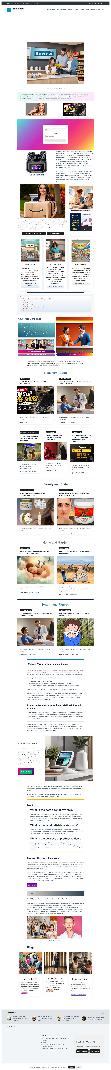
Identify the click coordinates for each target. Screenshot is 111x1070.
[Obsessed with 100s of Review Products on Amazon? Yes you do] (9, 1018)
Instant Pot (73, 695)
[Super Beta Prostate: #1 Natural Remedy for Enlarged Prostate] (75, 400)
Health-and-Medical (73, 9)
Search (56, 140)
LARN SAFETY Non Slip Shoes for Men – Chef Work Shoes (74, 117)
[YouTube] (101, 3)
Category (55, 133)
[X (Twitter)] (92, 3)
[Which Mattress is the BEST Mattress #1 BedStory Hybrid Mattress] (35, 570)
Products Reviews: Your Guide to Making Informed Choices (38, 298)
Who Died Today (27, 3)
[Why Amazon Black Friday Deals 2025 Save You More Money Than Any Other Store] (82, 453)
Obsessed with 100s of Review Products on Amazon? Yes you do (21, 1018)
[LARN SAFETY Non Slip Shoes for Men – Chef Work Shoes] (35, 400)
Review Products (51, 9)
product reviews (81, 96)
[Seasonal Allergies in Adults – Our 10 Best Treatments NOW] (75, 632)
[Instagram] (95, 3)
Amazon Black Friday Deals (33, 233)
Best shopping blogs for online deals (28, 433)
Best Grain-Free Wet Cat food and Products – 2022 (55, 1048)
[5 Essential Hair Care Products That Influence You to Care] (35, 512)
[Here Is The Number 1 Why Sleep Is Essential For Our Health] (34, 1018)
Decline (78, 1067)
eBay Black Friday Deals (55, 233)
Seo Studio (35, 3)
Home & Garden (85, 9)
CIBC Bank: (36, 351)
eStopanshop (18, 3)
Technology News (95, 9)
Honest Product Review (29, 308)
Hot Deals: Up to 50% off (55, 940)
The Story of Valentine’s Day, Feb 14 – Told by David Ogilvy (54, 437)
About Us (43, 1042)
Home (31, 893)
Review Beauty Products (26, 490)
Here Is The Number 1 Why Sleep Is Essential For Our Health (45, 1018)
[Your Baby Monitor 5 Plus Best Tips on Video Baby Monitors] (75, 570)
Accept (71, 1067)
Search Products (55, 127)
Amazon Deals (10, 3)
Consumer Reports (50, 829)
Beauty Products (62, 9)
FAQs (24, 301)
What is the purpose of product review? (33, 306)
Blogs (24, 310)
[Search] (103, 3)
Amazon (58, 181)
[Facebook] (89, 3)
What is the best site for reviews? (31, 302)
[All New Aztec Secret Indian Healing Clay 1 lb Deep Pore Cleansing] (75, 512)
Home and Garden (24, 548)
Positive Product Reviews (30, 304)
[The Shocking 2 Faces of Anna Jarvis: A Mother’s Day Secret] (29, 452)
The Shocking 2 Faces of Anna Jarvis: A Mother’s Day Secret (29, 439)
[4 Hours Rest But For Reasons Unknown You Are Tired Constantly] (59, 1018)
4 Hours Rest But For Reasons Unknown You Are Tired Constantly (71, 1018)
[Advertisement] (55, 25)
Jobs (103, 9)
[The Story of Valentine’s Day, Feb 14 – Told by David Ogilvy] (56, 451)
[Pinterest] (98, 3)
